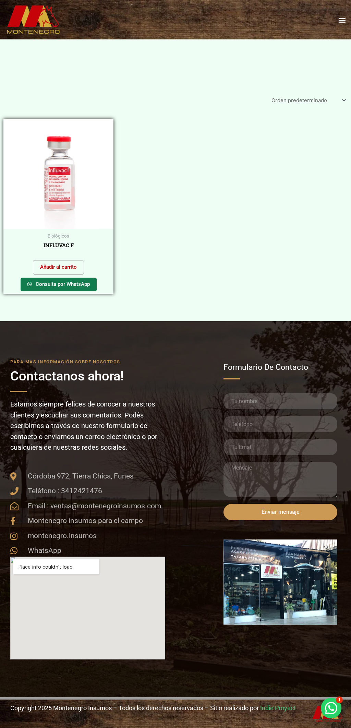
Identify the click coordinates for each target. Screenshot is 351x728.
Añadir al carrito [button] (58, 267)
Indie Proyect (278, 708)
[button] (342, 19)
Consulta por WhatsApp (62, 284)
